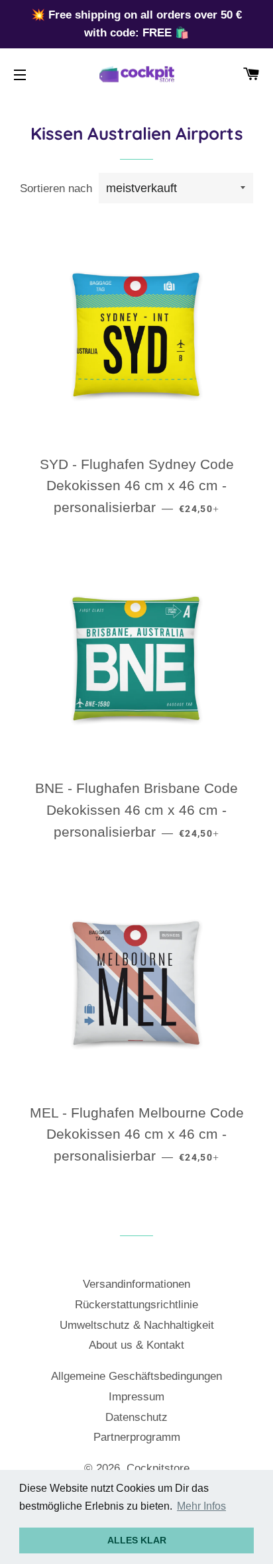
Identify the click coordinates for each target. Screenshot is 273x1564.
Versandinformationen (136, 1284)
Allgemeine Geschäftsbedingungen (136, 1376)
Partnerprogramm (136, 1437)
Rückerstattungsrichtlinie (136, 1304)
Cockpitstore (158, 1468)
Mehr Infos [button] (201, 1506)
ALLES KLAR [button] (136, 1540)
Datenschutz (136, 1417)
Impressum (136, 1396)
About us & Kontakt (136, 1345)
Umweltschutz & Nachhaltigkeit (137, 1325)
